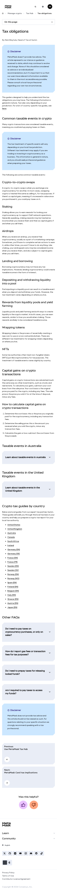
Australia (11, 533)
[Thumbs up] (23, 805)
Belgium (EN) (13, 591)
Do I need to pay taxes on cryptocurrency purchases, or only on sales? (24, 631)
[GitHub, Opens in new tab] (9, 853)
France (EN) (12, 558)
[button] (7, 862)
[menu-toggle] (50, 6)
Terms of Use (8, 876)
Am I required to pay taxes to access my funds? (23, 692)
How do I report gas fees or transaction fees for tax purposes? (25, 653)
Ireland (10, 545)
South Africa (13, 541)
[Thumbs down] (34, 805)
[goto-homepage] (8, 6)
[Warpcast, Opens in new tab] (15, 853)
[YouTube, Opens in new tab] (20, 853)
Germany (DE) (13, 553)
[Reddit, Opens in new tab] (36, 853)
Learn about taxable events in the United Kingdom (22, 489)
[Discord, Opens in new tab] (31, 853)
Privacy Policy (8, 872)
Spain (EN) (12, 582)
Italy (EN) (11, 595)
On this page (10, 22)
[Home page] (2, 13)
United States (13, 525)
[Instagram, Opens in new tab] (25, 853)
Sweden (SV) (13, 570)
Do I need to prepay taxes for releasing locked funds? (25, 672)
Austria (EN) (12, 603)
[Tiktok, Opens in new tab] (41, 853)
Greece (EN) (12, 599)
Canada (11, 537)
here (4, 108)
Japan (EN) (12, 607)
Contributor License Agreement (16, 879)
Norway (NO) (13, 578)
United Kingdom (14, 529)
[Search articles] (35, 6)
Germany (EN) (13, 549)
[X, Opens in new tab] (4, 853)
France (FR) (12, 562)
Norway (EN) (13, 574)
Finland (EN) (12, 586)
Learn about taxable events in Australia (25, 457)
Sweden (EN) (13, 566)
